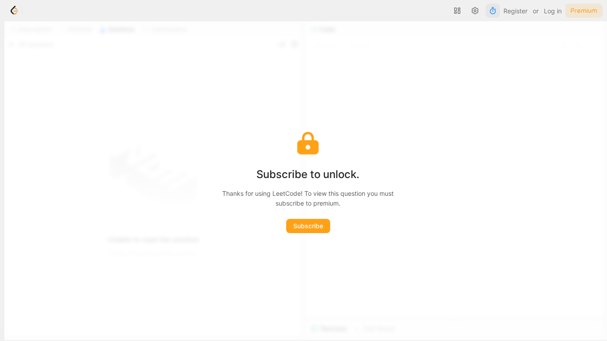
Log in (553, 11)
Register (515, 11)
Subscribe (308, 226)
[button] (457, 11)
